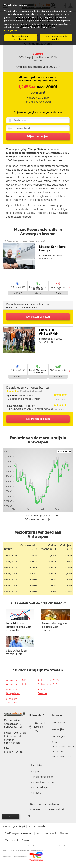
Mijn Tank (35, 792)
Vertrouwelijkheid (61, 756)
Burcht (42, 689)
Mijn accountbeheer (41, 776)
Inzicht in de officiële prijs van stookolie (18, 626)
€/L (27, 87)
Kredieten (57, 751)
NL (10, 816)
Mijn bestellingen (39, 787)
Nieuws (64, 833)
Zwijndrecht (13, 702)
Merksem (11, 698)
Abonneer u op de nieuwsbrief (47, 809)
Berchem (11, 689)
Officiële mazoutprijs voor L (36, 66)
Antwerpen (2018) (16, 680)
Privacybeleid (11, 30)
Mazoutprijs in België (14, 826)
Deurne (42, 693)
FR (28, 816)
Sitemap (26, 840)
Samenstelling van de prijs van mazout (54, 626)
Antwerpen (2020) (48, 684)
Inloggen (35, 771)
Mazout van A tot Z (46, 833)
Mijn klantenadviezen (42, 782)
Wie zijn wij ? (11, 840)
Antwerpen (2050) (16, 684)
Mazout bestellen (37, 826)
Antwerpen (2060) (48, 680)
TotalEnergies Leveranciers (19, 833)
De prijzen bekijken (38, 316)
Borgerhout (13, 693)
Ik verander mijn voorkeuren (20, 38)
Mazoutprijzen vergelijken (16, 652)
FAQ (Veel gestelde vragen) (39, 727)
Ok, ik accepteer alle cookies (56, 38)
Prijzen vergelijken (38, 136)
